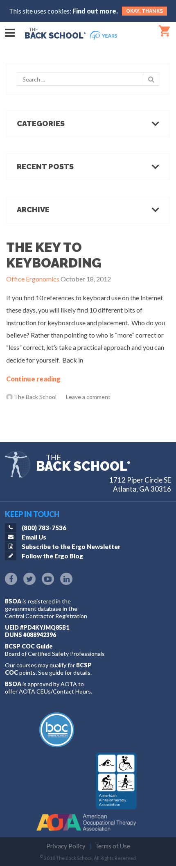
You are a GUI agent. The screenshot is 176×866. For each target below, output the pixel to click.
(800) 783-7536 (44, 527)
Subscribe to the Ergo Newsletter (71, 546)
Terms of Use (112, 846)
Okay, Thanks (144, 11)
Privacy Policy (66, 846)
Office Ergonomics (32, 279)
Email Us (34, 537)
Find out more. (95, 11)
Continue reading (33, 379)
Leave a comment (88, 396)
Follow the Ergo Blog (52, 556)
